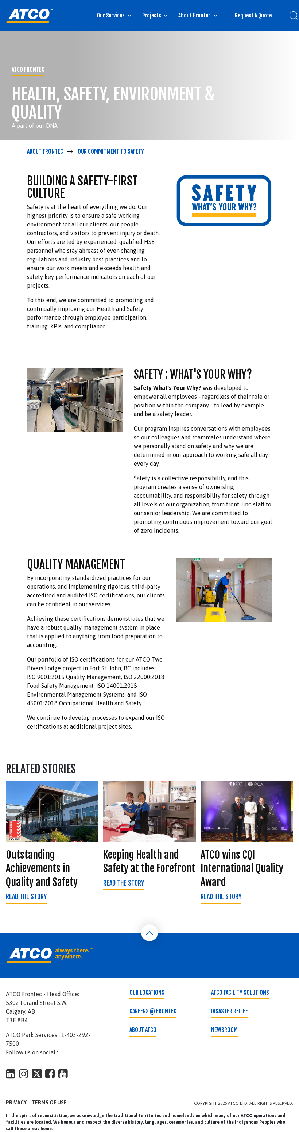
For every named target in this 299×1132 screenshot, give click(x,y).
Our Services (111, 15)
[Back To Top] (149, 932)
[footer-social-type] (10, 1074)
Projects (151, 15)
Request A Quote (253, 15)
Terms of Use (49, 1102)
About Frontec (194, 15)
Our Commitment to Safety (111, 151)
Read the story (26, 896)
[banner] (29, 16)
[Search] (290, 15)
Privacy (16, 1102)
